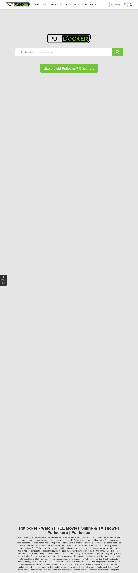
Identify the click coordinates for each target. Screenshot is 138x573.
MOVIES (69, 5)
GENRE (43, 5)
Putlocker (18, 4)
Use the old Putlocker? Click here (69, 68)
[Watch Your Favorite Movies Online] (69, 39)
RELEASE (61, 5)
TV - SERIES (79, 5)
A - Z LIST (99, 5)
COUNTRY (51, 5)
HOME (36, 5)
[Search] (125, 4)
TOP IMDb (89, 5)
